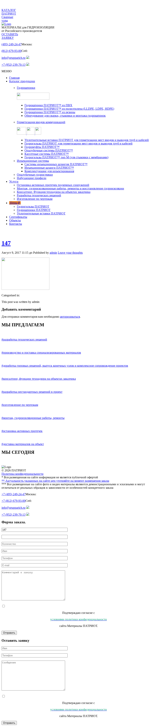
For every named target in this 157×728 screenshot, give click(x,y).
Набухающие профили (31, 178)
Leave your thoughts (70, 252)
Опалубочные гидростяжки (35, 174)
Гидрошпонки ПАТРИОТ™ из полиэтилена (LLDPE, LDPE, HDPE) (69, 108)
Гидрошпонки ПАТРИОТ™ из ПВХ (48, 105)
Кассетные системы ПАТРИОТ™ (47, 153)
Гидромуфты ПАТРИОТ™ (42, 147)
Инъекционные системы (33, 160)
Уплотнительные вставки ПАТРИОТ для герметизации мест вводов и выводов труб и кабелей (87, 140)
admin (53, 252)
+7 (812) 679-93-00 (13, 500)
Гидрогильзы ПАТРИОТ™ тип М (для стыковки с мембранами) (66, 157)
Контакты (15, 223)
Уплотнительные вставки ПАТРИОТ (41, 213)
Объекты (15, 220)
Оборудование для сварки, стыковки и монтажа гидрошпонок (65, 115)
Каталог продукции (22, 81)
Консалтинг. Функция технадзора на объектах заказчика (53, 192)
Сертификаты (18, 217)
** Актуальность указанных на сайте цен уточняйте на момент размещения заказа (55, 480)
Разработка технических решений (39, 195)
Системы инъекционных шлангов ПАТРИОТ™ (56, 164)
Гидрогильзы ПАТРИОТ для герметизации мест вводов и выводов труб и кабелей (78, 143)
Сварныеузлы (7, 18)
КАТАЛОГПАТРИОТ (9, 11)
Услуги (13, 181)
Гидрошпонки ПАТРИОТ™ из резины (50, 112)
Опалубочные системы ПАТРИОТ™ (49, 150)
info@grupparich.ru (13, 57)
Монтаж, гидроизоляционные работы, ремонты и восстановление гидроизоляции (70, 188)
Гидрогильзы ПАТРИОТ (33, 206)
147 (6, 243)
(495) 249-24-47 (11, 44)
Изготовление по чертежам (34, 198)
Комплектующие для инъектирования (49, 171)
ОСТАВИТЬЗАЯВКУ (10, 36)
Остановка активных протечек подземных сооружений (53, 185)
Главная (14, 77)
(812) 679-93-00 (11, 50)
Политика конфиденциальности (22, 473)
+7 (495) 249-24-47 (13, 494)
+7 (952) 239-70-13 (13, 64)
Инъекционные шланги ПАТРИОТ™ (49, 167)
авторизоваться (70, 316)
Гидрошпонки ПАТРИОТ (34, 210)
